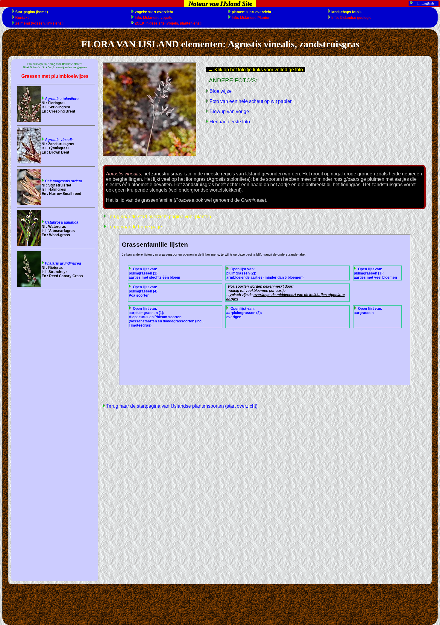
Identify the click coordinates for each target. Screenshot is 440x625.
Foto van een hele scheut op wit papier (250, 101)
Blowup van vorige (228, 111)
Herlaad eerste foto (229, 121)
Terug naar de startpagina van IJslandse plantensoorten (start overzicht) (181, 406)
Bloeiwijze (220, 91)
